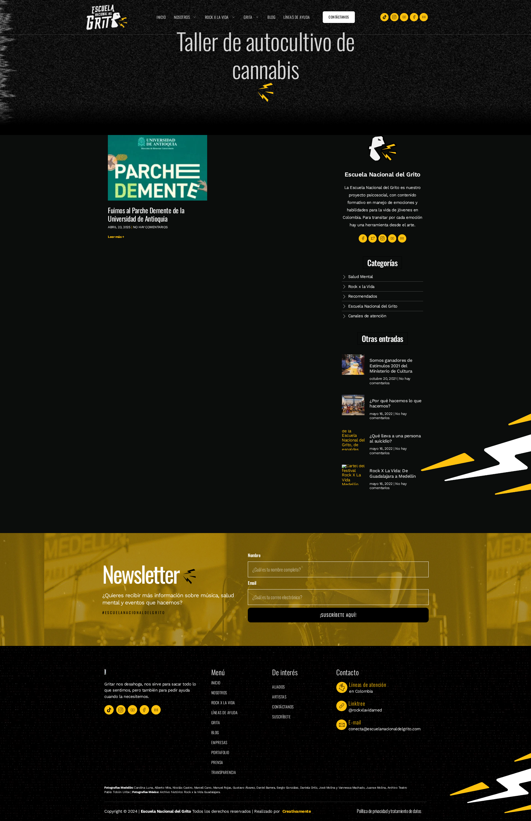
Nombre (254, 555)
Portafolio (220, 752)
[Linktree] (341, 706)
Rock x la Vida (217, 17)
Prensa (217, 762)
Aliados (278, 687)
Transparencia (223, 772)
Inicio (161, 17)
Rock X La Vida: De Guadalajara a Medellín (392, 473)
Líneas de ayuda (296, 17)
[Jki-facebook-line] (414, 17)
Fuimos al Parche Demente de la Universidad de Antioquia (146, 214)
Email (252, 583)
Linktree (356, 703)
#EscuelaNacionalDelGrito (133, 612)
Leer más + (116, 237)
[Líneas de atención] (341, 687)
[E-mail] (341, 724)
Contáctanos (283, 707)
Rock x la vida (223, 702)
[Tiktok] (384, 17)
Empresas (219, 742)
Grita (248, 17)
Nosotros (182, 17)
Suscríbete (281, 716)
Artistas (279, 697)
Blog (271, 17)
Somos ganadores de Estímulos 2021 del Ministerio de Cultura (390, 365)
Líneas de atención (367, 684)
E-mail (354, 722)
